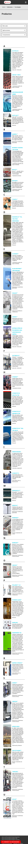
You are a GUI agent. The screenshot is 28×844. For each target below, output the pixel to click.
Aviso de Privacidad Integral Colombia (11, 839)
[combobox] (14, 25)
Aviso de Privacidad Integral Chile (9, 838)
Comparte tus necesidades (11, 842)
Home (3, 7)
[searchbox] (2, 25)
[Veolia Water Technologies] (7, 2)
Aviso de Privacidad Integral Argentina (11, 837)
